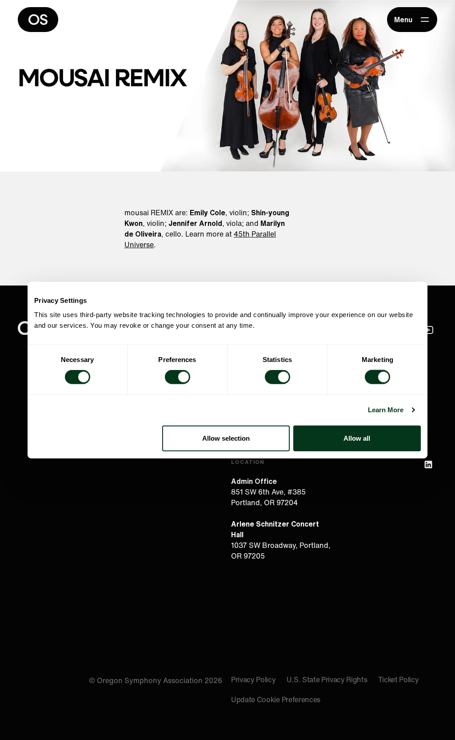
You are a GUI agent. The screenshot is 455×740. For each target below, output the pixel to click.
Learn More (386, 410)
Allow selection (226, 438)
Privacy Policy (253, 679)
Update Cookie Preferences (275, 699)
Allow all (356, 438)
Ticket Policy (398, 679)
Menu (403, 19)
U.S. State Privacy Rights (327, 679)
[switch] (177, 377)
